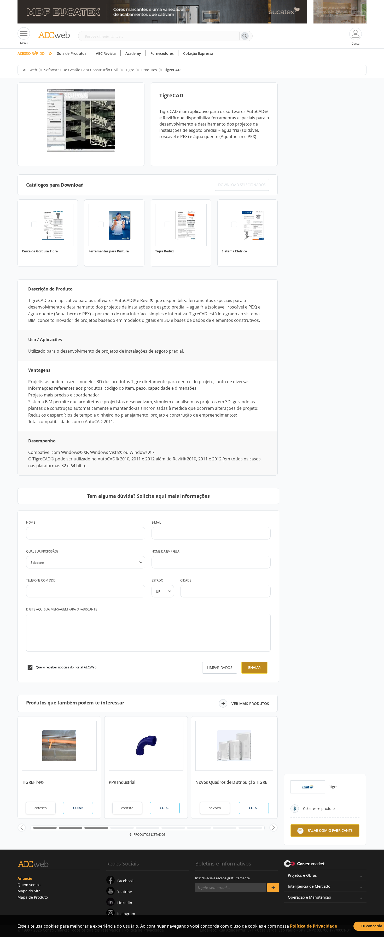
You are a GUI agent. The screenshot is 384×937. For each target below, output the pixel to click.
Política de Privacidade (313, 926)
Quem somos (29, 884)
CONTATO (40, 808)
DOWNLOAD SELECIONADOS (242, 184)
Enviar (254, 667)
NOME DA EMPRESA (165, 551)
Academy (133, 53)
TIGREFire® (33, 782)
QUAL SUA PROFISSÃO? (42, 551)
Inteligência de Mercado (309, 886)
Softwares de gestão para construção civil (81, 69)
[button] (22, 827)
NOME (30, 522)
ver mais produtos (250, 703)
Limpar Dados (219, 667)
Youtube (124, 891)
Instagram (126, 913)
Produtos (149, 69)
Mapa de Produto (33, 897)
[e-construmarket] (304, 863)
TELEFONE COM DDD (41, 580)
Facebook (125, 880)
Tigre (129, 69)
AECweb (30, 69)
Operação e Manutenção (309, 897)
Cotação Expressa (198, 53)
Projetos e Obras (302, 875)
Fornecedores (161, 53)
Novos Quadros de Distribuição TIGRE (231, 782)
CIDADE (185, 580)
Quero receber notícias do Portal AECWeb (66, 667)
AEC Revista (106, 53)
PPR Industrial (122, 782)
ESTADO (157, 580)
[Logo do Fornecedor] (308, 787)
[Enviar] (273, 887)
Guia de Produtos (71, 53)
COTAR (78, 808)
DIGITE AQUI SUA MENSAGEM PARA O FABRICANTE (61, 609)
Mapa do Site (29, 890)
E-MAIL (156, 522)
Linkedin (124, 902)
